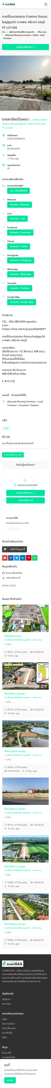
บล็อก (4, 1019)
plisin (8, 644)
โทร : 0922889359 (18, 190)
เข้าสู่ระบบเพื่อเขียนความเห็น (13, 455)
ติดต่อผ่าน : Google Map (21, 302)
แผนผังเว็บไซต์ (8, 1057)
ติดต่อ (4, 1037)
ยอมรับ (10, 1080)
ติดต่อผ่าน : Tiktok (18, 246)
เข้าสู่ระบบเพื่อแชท (24, 47)
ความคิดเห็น (7, 1033)
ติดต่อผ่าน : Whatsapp (20, 274)
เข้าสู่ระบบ (6, 999)
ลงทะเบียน (6, 1003)
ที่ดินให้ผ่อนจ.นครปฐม (15, 694)
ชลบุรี (6, 428)
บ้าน (3, 32)
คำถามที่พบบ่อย (9, 1028)
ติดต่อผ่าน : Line (17, 218)
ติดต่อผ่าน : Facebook (20, 232)
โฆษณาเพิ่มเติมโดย (13, 573)
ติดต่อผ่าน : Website (19, 204)
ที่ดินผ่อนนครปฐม (12, 636)
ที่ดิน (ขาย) (42, 32)
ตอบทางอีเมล (24, 500)
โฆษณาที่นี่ (6, 1053)
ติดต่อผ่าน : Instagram (21, 260)
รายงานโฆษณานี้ (12, 577)
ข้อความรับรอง (8, 1023)
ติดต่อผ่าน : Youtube (20, 288)
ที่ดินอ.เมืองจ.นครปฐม (15, 751)
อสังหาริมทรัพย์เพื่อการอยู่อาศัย (21, 32)
